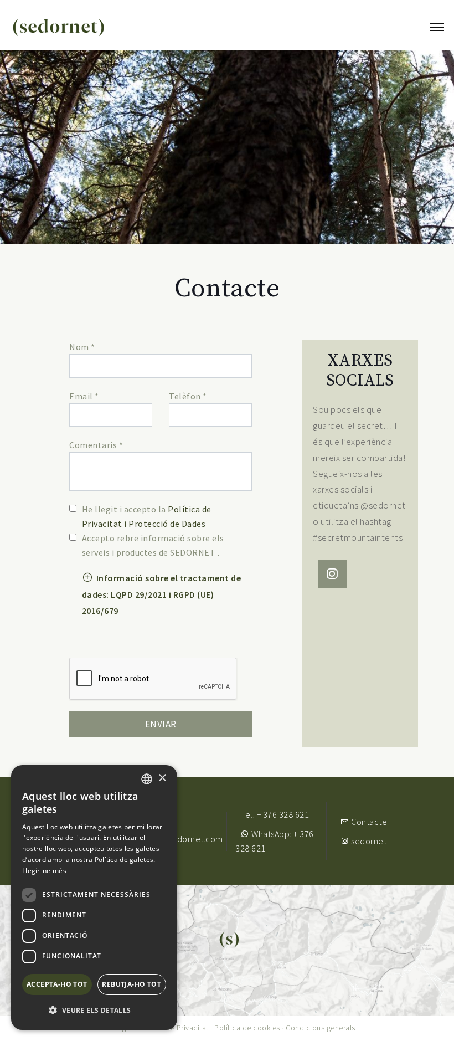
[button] (161, 593)
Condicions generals (320, 1028)
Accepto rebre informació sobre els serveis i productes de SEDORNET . (153, 545)
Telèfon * (188, 396)
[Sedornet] (58, 27)
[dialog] (94, 897)
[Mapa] (227, 949)
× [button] (162, 778)
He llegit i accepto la (146, 516)
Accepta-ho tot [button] (57, 984)
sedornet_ (370, 841)
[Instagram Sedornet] (332, 576)
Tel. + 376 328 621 (274, 814)
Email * (84, 396)
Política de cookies (247, 1028)
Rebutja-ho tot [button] (131, 984)
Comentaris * (96, 444)
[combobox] (146, 778)
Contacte (368, 821)
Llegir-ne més (44, 870)
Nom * (82, 346)
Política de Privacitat (173, 1028)
